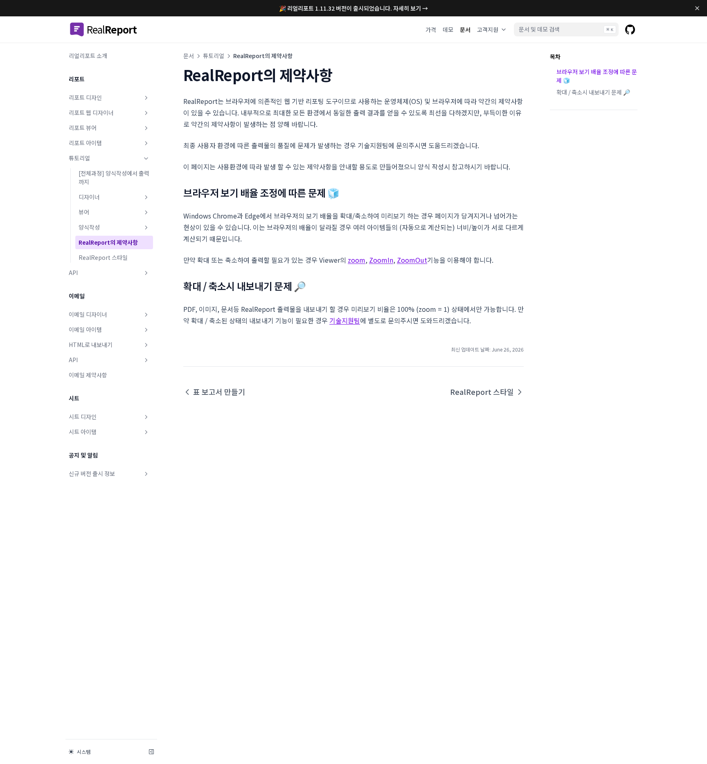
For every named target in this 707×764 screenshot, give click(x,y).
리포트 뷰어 (83, 128)
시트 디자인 (83, 416)
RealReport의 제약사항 (108, 242)
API (73, 272)
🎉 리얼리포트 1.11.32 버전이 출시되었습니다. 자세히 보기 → (353, 8)
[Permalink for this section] (345, 192)
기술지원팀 (344, 320)
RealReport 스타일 (103, 257)
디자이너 (89, 197)
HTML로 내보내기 (91, 344)
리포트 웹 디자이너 (91, 112)
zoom (356, 260)
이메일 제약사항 (88, 375)
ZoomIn (381, 260)
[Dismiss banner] (697, 8)
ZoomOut (412, 260)
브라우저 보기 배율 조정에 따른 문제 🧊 (596, 76)
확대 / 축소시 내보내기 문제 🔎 (593, 92)
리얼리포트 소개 (88, 56)
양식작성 (89, 227)
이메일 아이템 (85, 329)
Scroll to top (565, 129)
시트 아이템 (83, 432)
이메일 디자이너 (88, 314)
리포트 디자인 (85, 97)
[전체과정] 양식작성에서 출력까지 (114, 177)
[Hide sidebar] (151, 751)
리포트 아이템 (85, 143)
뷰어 (84, 212)
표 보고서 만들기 (219, 391)
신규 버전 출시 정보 (92, 473)
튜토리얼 (79, 158)
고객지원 (487, 29)
